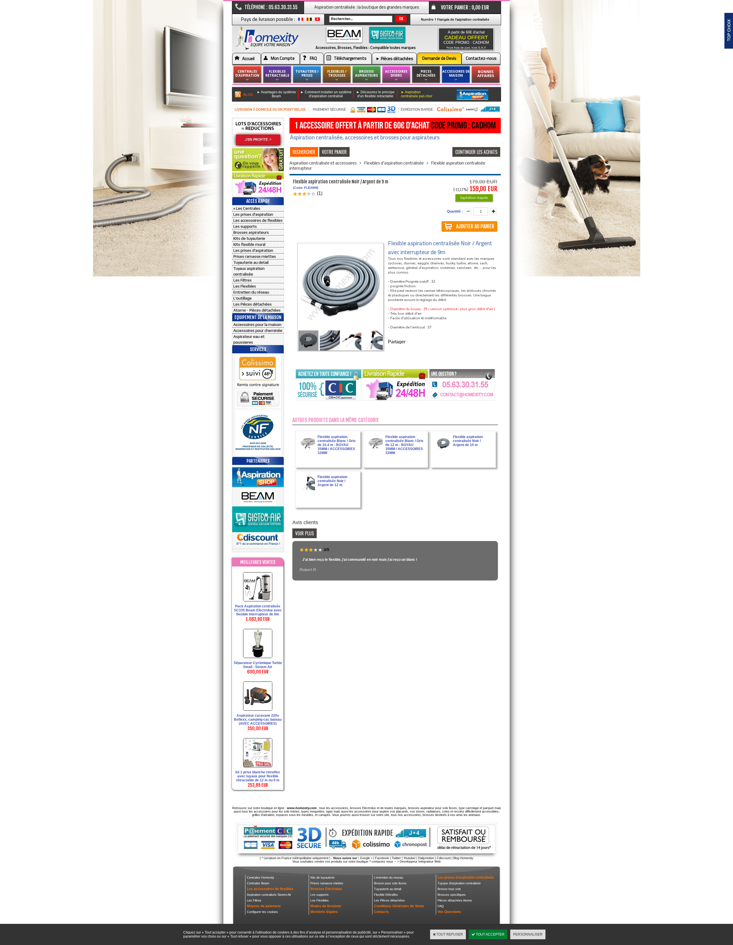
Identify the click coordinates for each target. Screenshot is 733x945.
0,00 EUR (480, 7)
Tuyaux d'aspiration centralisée (459, 883)
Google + (366, 858)
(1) (319, 193)
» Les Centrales (246, 208)
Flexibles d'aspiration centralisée (394, 163)
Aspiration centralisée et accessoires (323, 163)
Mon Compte (283, 58)
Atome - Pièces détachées (257, 310)
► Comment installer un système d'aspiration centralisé (326, 94)
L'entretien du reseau (388, 877)
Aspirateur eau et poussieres (249, 339)
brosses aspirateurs (366, 73)
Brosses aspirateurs (251, 232)
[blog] (238, 94)
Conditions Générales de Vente (399, 906)
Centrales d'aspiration (247, 73)
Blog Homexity (463, 858)
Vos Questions (449, 912)
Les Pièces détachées (252, 304)
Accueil (248, 58)
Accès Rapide (258, 201)
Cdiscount (444, 858)
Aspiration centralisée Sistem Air (269, 894)
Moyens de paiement (264, 906)
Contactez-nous (481, 58)
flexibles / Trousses (336, 73)
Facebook (382, 858)
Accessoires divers (396, 73)
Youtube (409, 858)
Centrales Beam (258, 883)
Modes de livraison (325, 906)
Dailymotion (426, 858)
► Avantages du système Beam (276, 94)
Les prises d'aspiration (253, 214)
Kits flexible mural (249, 244)
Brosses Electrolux (326, 889)
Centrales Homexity (260, 877)
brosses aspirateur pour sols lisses (432, 808)
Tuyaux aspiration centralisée (249, 271)
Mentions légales (324, 912)
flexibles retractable (277, 73)
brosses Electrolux (363, 808)
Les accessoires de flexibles (258, 220)
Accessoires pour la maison (257, 324)
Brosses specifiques (452, 894)
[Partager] (406, 342)
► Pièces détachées (394, 58)
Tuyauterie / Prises (307, 73)
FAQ (313, 58)
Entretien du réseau (251, 292)
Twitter (396, 858)
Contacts (381, 912)
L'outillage (242, 298)
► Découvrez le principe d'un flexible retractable (375, 94)
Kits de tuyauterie (249, 238)
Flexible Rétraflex (386, 894)
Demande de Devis (439, 58)
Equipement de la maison (258, 317)
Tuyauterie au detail (251, 262)
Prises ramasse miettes (254, 256)
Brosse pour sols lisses (390, 883)
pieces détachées (426, 73)
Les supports (245, 226)
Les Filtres (242, 280)
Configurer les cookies (262, 912)
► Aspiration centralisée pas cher (416, 94)
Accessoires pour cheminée (257, 330)
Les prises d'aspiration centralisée (466, 877)
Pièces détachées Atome (455, 900)
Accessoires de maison (456, 73)
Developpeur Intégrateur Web (420, 861)
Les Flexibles (244, 286)
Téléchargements (350, 58)
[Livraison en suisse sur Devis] (317, 20)
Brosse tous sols (449, 889)
